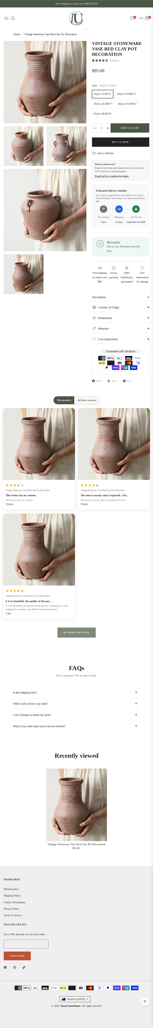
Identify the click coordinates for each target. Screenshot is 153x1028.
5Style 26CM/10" (102, 113)
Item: (104, 85)
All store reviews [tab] (87, 400)
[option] (45, 82)
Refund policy (11, 889)
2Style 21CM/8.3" (126, 94)
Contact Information (14, 902)
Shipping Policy (12, 895)
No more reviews (76, 632)
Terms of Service (13, 915)
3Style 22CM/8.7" (103, 103)
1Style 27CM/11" (102, 94)
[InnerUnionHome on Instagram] (15, 967)
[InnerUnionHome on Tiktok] (24, 967)
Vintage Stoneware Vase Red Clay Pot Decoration (28, 490)
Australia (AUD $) (76, 999)
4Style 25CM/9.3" (127, 103)
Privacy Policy (11, 908)
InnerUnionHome (70, 1006)
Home (17, 34)
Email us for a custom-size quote (112, 176)
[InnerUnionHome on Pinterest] (6, 967)
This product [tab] (64, 400)
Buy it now (120, 142)
